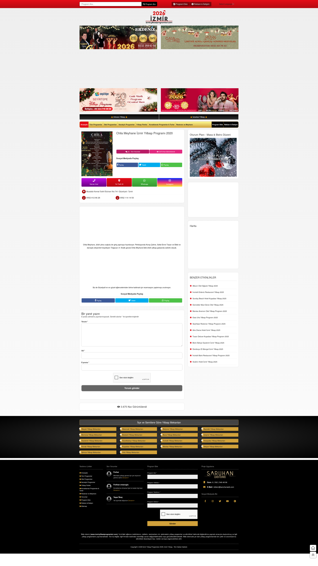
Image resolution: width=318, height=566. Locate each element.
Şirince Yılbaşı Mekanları (91, 452)
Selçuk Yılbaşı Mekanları (213, 446)
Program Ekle (181, 4)
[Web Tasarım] (219, 474)
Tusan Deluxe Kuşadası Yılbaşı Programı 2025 (211, 336)
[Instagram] (212, 501)
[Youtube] (227, 501)
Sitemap (84, 506)
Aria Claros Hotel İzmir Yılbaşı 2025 (206, 330)
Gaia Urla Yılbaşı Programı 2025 (205, 317)
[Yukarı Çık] (313, 555)
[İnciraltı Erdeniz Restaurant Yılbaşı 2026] (118, 37)
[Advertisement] (154, 69)
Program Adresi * (153, 502)
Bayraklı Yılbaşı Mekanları (214, 429)
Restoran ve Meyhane (184, 124)
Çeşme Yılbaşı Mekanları (213, 435)
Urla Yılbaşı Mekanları (130, 452)
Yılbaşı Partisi (141, 124)
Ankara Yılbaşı (119, 117)
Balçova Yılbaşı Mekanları (173, 429)
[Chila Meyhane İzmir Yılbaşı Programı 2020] (97, 153)
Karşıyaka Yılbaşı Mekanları (214, 440)
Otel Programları (110, 124)
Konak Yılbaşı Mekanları (90, 446)
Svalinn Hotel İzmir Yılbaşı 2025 (205, 361)
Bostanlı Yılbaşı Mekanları (132, 435)
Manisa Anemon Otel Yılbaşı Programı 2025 (210, 311)
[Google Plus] (234, 501)
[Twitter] (220, 501)
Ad (83, 350)
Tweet (143, 165)
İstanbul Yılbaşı (199, 117)
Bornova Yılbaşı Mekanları (91, 435)
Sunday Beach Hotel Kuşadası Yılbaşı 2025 (209, 298)
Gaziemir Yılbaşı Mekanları (91, 440)
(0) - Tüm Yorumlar (133, 152)
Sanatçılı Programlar (127, 124)
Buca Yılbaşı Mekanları (172, 435)
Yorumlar (84, 497)
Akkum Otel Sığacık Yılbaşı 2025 (205, 286)
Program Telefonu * (153, 492)
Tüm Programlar (95, 124)
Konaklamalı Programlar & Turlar (161, 124)
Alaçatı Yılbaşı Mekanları (90, 429)
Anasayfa (84, 124)
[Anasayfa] (313, 548)
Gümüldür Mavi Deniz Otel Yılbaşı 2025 (208, 305)
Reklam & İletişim (201, 4)
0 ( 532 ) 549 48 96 (217, 482)
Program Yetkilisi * (153, 482)
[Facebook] (205, 501)
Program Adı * (152, 473)
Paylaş (121, 165)
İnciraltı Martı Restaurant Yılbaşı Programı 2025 (211, 355)
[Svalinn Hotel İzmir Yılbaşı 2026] (199, 99)
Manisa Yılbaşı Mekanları (172, 446)
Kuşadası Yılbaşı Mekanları (132, 446)
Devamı (125, 478)
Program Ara (150, 4)
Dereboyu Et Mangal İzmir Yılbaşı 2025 (208, 349)
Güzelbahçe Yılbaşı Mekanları (133, 440)
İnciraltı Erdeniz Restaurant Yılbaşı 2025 (208, 292)
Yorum (84, 321)
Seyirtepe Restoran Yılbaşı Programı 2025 (209, 324)
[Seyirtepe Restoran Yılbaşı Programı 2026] (118, 99)
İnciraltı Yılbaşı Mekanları (172, 440)
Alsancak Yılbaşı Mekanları (132, 429)
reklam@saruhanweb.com (220, 487)
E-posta (85, 362)
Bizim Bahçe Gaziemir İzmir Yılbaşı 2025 (208, 343)
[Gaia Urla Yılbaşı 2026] (199, 37)
